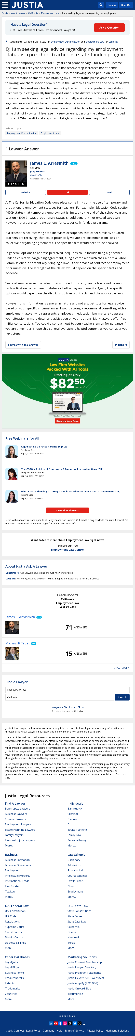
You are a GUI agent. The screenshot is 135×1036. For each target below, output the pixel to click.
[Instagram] (65, 1023)
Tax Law (10, 891)
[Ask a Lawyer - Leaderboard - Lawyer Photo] (12, 627)
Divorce (72, 819)
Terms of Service (74, 1030)
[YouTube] (56, 1023)
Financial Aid (75, 870)
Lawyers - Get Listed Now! (67, 707)
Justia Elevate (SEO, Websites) (86, 978)
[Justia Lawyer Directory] (84, 1023)
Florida (72, 932)
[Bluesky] (75, 1023)
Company (48, 1030)
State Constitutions (79, 911)
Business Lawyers (16, 814)
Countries (11, 994)
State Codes (75, 916)
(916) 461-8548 (37, 171)
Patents (9, 983)
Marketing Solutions (82, 957)
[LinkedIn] (51, 1023)
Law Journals (75, 881)
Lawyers (10, 578)
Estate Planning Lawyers (20, 829)
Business (11, 855)
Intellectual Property (17, 875)
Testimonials (75, 994)
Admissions (74, 865)
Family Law (74, 835)
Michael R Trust (17, 643)
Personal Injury (77, 840)
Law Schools (76, 855)
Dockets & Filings (15, 942)
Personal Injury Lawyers (20, 840)
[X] (79, 1023)
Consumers (12, 572)
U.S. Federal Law (17, 906)
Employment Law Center (67, 549)
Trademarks (12, 988)
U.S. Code (10, 916)
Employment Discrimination (65, 41)
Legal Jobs (11, 962)
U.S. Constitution (15, 911)
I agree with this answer (23, 344)
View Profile (36, 175)
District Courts (14, 937)
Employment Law (50, 13)
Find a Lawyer (16, 682)
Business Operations (18, 865)
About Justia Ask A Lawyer (26, 566)
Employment (12, 870)
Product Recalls (14, 978)
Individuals (75, 803)
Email (109, 192)
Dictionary (74, 860)
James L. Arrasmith (49, 163)
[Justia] (27, 5)
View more (122, 668)
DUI (70, 824)
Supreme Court (14, 927)
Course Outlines (77, 875)
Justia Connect (15, 1030)
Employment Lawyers (18, 824)
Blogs (71, 886)
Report (122, 344)
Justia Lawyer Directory (82, 967)
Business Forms (15, 972)
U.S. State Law (78, 906)
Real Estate (12, 886)
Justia (5, 13)
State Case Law (77, 921)
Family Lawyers (14, 835)
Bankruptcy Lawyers (17, 808)
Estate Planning (77, 829)
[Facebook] (60, 1023)
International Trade (17, 881)
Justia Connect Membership (85, 962)
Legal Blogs (12, 967)
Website (25, 192)
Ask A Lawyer (18, 13)
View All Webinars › (67, 510)
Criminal (73, 814)
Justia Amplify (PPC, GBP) (83, 983)
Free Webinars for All (22, 438)
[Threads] (70, 1023)
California (33, 13)
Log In (112, 5)
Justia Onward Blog (79, 988)
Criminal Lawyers (15, 819)
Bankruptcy (75, 808)
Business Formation (17, 860)
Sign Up (125, 5)
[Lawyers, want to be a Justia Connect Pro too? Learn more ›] (74, 162)
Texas (71, 942)
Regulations (12, 921)
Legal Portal (33, 1030)
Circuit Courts (13, 932)
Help (59, 1030)
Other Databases (17, 957)
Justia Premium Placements (84, 972)
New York (74, 937)
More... (9, 845)
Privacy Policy (95, 1030)
